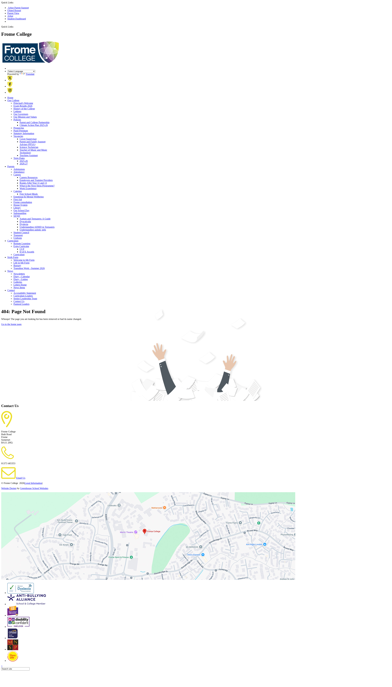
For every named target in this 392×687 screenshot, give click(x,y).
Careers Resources (29, 177)
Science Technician (29, 147)
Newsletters (19, 273)
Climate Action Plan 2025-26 (34, 125)
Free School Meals (29, 194)
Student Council (21, 232)
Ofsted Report (14, 10)
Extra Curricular (21, 246)
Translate (30, 74)
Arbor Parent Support (18, 7)
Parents (10, 166)
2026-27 (24, 163)
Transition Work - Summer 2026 (29, 268)
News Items (19, 287)
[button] (14, 27)
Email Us (20, 478)
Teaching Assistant (29, 155)
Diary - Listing (20, 279)
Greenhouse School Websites (34, 488)
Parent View (13, 13)
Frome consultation (22, 202)
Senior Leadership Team (25, 298)
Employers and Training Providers (36, 180)
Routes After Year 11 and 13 (33, 183)
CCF (22, 249)
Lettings (17, 111)
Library (17, 207)
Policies (17, 119)
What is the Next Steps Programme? (37, 185)
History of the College (24, 108)
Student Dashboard (16, 18)
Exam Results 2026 (22, 106)
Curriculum (12, 240)
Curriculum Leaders (23, 295)
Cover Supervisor (28, 139)
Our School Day (21, 210)
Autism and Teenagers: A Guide (35, 218)
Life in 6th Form (21, 262)
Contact (11, 290)
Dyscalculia (25, 221)
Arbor (10, 16)
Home (10, 97)
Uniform (17, 238)
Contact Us (18, 301)
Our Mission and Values (25, 117)
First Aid (17, 199)
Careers (17, 174)
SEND (16, 216)
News (10, 271)
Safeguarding (19, 213)
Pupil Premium (20, 130)
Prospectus (18, 128)
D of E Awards (27, 251)
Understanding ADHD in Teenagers (37, 227)
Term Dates (19, 158)
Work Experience (28, 188)
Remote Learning (21, 243)
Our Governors (20, 114)
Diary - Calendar (21, 276)
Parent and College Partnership (34, 122)
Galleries (17, 282)
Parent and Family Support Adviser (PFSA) (32, 143)
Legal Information (33, 483)
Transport (18, 235)
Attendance (18, 172)
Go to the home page (11, 324)
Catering (17, 191)
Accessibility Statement (24, 293)
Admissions (19, 169)
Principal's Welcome (23, 103)
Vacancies (18, 136)
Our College (13, 100)
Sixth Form (12, 257)
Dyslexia (24, 224)
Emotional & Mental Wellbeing (28, 196)
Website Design (8, 488)
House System (20, 205)
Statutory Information (23, 133)
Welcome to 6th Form (23, 260)
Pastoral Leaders (21, 304)
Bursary (17, 265)
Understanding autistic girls (33, 229)
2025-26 (24, 161)
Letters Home (20, 284)
